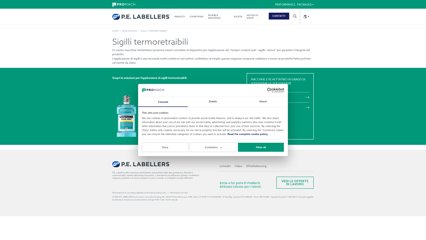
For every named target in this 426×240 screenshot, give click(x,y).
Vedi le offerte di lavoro (295, 182)
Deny (165, 147)
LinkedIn (225, 166)
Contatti (279, 16)
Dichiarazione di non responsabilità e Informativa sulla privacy (139, 192)
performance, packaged (293, 5)
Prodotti (179, 16)
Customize (211, 147)
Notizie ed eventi (252, 16)
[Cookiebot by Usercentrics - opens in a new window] (269, 90)
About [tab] (263, 101)
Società (238, 16)
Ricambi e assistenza (214, 16)
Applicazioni (129, 31)
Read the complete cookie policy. (247, 133)
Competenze (197, 16)
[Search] (295, 16)
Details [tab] (213, 101)
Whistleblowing (256, 166)
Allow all (261, 147)
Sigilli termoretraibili (154, 31)
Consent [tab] (163, 101)
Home (115, 31)
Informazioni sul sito (179, 192)
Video (238, 166)
